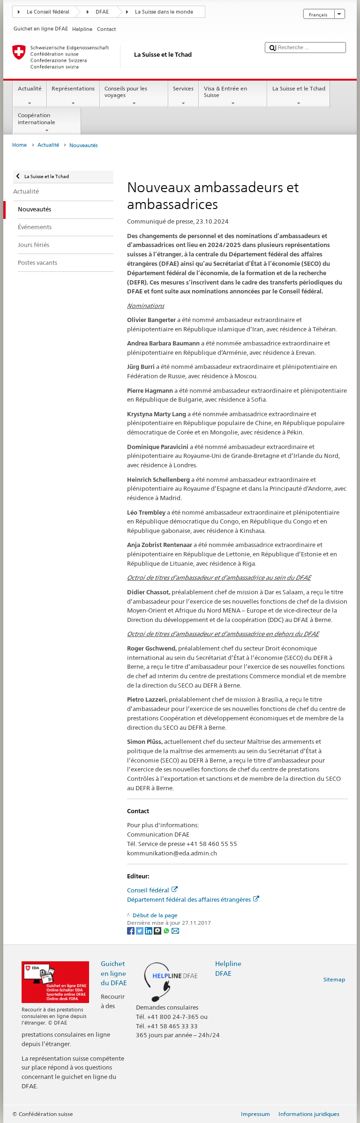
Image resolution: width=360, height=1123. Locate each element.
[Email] (175, 930)
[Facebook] (131, 930)
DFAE (102, 12)
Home (19, 145)
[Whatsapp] (167, 930)
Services (183, 88)
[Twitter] (140, 930)
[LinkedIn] (149, 930)
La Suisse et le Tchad (298, 88)
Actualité (30, 88)
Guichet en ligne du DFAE (114, 972)
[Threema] (158, 930)
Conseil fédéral (148, 890)
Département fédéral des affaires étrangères (189, 899)
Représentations (73, 88)
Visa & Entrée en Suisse (225, 91)
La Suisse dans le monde (164, 12)
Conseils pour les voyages (126, 91)
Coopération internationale (36, 118)
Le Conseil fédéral (48, 12)
